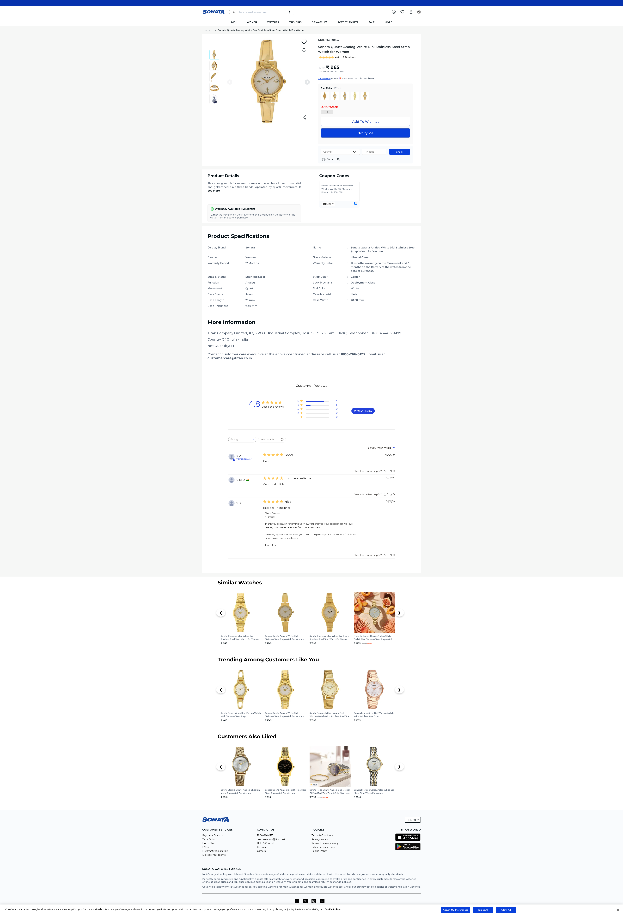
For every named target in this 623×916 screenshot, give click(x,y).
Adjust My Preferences (455, 910)
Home (207, 30)
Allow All (506, 910)
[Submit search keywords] (234, 12)
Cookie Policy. (333, 909)
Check (399, 152)
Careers (261, 851)
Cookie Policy (319, 851)
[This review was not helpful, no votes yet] (391, 471)
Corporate (262, 847)
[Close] (617, 910)
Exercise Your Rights (214, 854)
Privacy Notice (320, 839)
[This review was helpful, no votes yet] (385, 471)
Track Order (208, 839)
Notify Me (365, 133)
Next (307, 82)
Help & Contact (265, 843)
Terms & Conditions (322, 835)
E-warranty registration (215, 851)
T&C (340, 192)
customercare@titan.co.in (271, 839)
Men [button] (234, 22)
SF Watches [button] (319, 22)
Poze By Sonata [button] (348, 22)
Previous (230, 82)
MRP (322, 67)
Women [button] (252, 22)
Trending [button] (295, 22)
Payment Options (212, 835)
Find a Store (209, 843)
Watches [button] (273, 22)
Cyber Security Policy (324, 847)
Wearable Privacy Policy (325, 843)
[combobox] (261, 12)
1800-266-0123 (265, 835)
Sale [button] (371, 22)
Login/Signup (324, 78)
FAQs (205, 847)
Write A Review (363, 410)
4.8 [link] (337, 57)
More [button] (388, 22)
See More (214, 190)
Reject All (482, 910)
